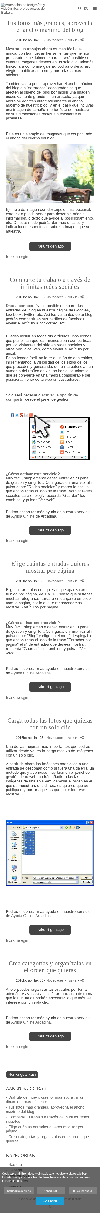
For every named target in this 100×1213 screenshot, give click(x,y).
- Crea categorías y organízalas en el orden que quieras (47, 1138)
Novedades (55, 40)
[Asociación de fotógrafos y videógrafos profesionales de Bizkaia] (25, 8)
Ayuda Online (22, 516)
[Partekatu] (82, 40)
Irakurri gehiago (50, 246)
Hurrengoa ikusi (22, 1074)
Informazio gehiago (19, 1191)
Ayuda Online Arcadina (31, 673)
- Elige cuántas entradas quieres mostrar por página (44, 1129)
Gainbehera (84, 1191)
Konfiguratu (51, 1191)
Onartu (52, 1201)
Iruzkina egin (17, 257)
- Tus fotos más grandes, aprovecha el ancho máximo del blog (45, 1109)
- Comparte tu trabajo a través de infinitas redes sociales (47, 1119)
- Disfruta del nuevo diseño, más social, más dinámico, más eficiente (44, 1099)
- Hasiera (14, 1164)
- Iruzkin (71, 40)
